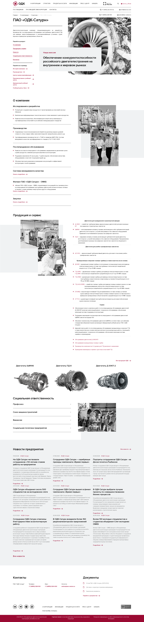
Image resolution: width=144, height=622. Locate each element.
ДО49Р (77, 264)
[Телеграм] (21, 607)
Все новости (19, 556)
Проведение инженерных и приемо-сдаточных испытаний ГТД (93, 349)
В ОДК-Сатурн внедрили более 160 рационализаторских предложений (69, 520)
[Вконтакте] (15, 607)
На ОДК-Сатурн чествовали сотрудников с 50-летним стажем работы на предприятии (29, 462)
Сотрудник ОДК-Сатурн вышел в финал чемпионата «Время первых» (72, 490)
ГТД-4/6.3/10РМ (79, 284)
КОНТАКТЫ (53, 9)
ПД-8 (76, 237)
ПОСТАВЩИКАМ (18, 9)
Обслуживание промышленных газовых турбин (89, 343)
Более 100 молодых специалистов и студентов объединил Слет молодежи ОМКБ (111, 521)
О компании (17, 45)
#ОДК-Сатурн (24, 456)
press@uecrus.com (35, 618)
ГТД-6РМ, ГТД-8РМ (78, 272)
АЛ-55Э (77, 253)
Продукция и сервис (19, 48)
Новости (15, 52)
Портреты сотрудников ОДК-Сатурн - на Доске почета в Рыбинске (112, 460)
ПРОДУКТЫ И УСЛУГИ (73, 607)
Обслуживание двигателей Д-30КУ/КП (86, 339)
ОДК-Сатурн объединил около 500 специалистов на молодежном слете (30, 490)
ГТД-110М (78, 277)
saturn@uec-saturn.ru (68, 586)
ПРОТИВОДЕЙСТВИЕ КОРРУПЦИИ (36, 9)
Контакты (16, 59)
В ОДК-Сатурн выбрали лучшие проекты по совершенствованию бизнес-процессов (108, 492)
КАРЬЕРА (96, 607)
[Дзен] (26, 607)
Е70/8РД (77, 292)
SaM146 (77, 229)
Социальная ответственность (22, 56)
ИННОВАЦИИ (59, 607)
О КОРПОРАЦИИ (47, 607)
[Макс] (32, 607)
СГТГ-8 (77, 299)
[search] (118, 3)
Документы (91, 577)
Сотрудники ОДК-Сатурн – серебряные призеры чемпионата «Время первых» (71, 460)
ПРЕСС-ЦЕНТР (86, 607)
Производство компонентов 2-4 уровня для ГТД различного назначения (96, 346)
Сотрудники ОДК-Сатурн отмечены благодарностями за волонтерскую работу (30, 521)
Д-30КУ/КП (77, 225)
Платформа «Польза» (49, 611)
